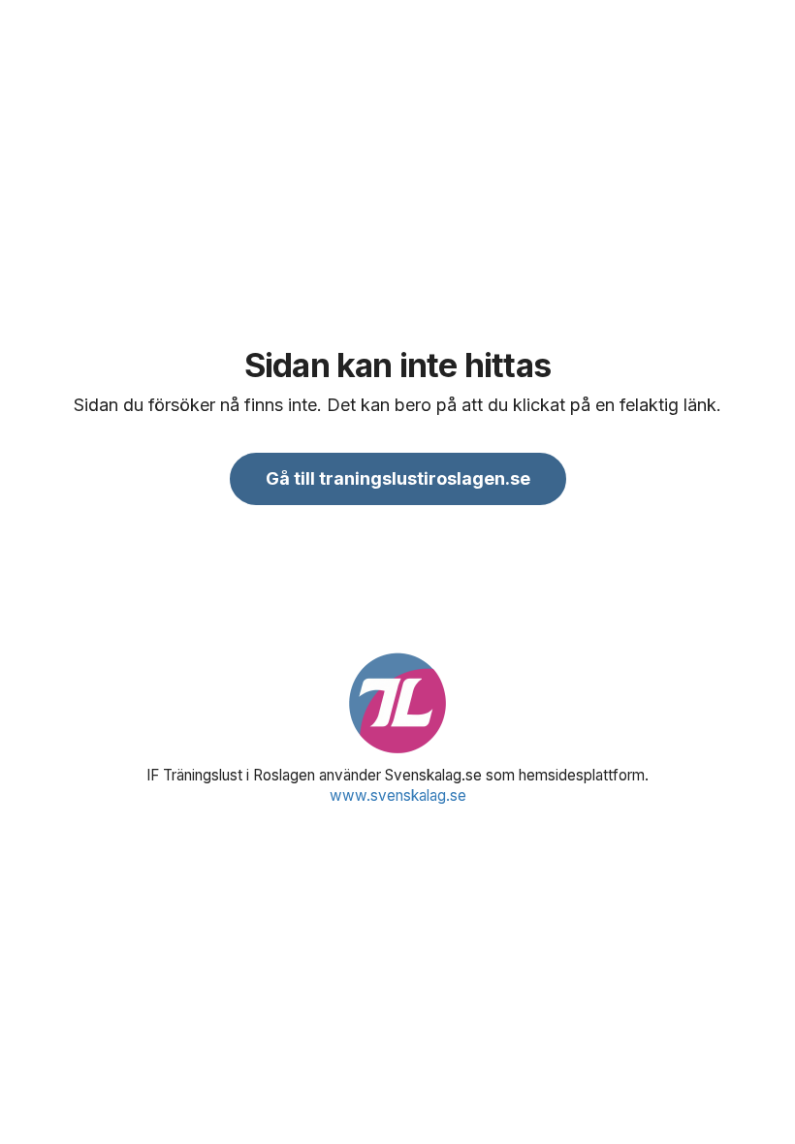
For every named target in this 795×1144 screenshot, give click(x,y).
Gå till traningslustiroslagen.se (398, 478)
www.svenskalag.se (398, 795)
